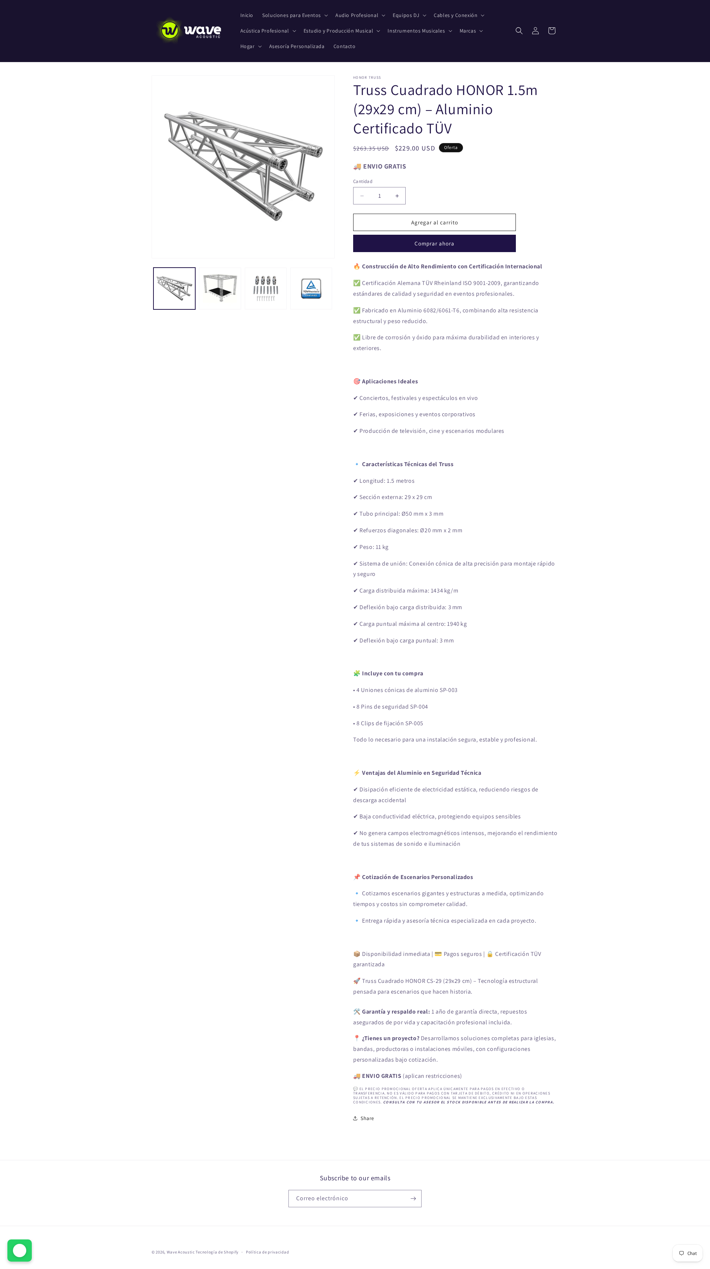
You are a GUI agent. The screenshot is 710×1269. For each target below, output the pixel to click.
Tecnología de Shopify (217, 1252)
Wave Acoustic (181, 1252)
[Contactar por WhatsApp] (19, 1250)
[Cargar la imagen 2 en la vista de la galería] (220, 288)
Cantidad (362, 181)
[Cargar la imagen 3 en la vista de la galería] (266, 288)
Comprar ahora (434, 243)
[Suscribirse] (413, 1198)
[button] (294, 15)
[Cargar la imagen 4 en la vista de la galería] (311, 288)
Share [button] (367, 1118)
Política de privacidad (267, 1252)
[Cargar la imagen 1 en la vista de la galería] (174, 288)
